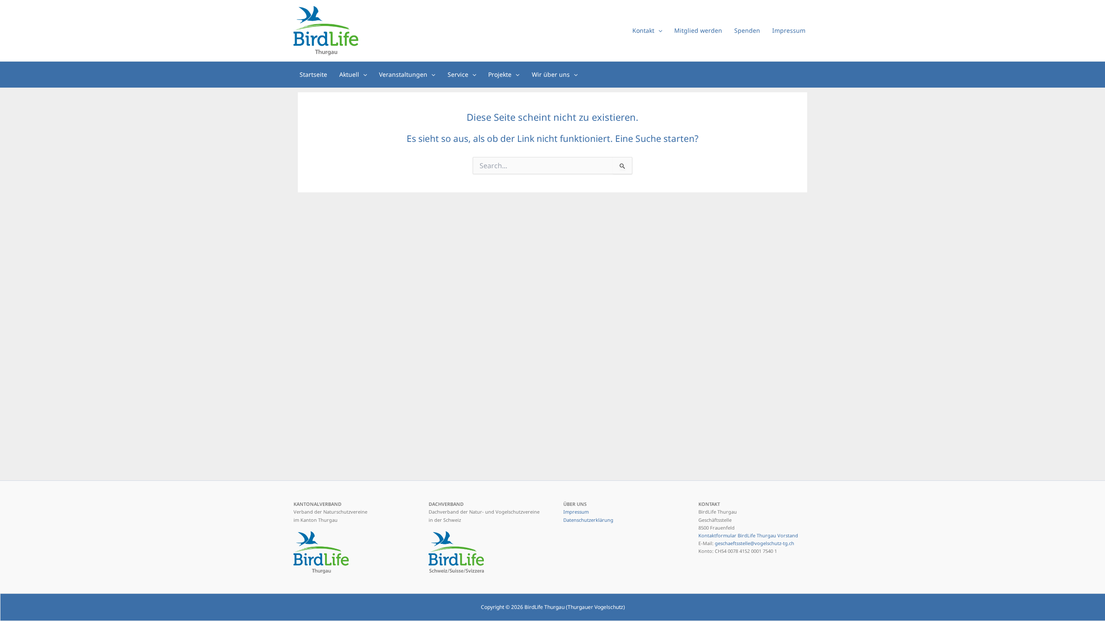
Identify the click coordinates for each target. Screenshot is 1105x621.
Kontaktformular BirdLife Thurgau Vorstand (748, 535)
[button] (658, 30)
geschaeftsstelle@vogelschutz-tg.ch (754, 543)
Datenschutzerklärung (588, 520)
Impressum (576, 511)
